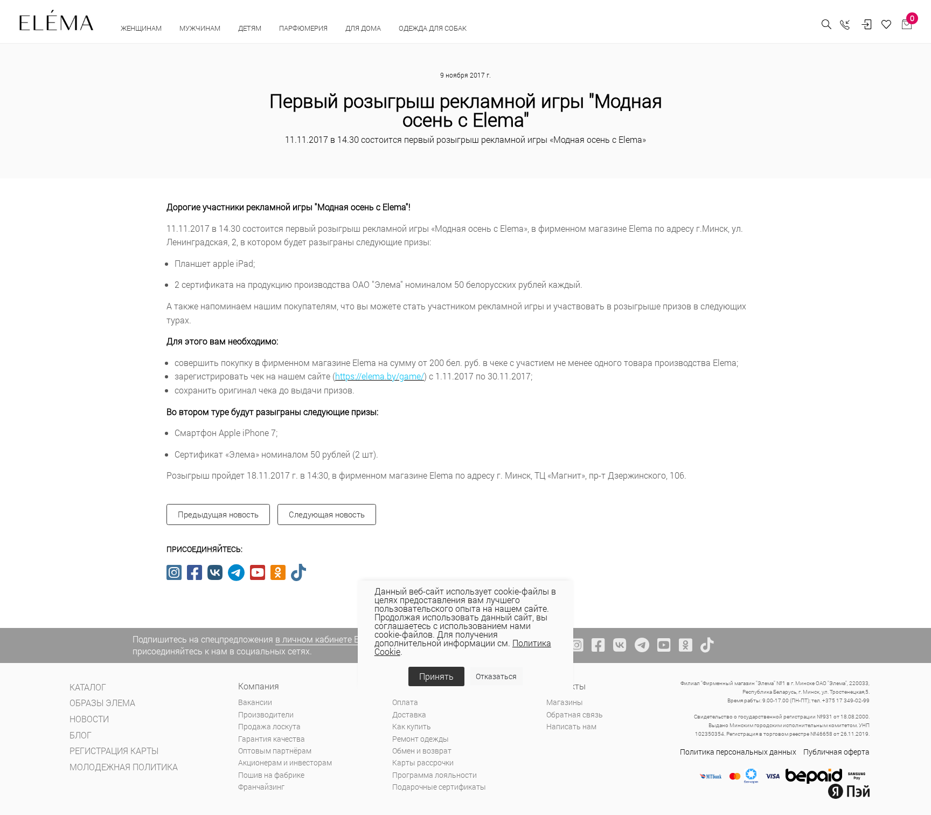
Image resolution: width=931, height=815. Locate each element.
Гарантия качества (271, 739)
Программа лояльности (434, 775)
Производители (266, 714)
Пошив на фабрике (271, 775)
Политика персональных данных (738, 752)
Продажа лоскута (269, 726)
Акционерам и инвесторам (285, 762)
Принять (436, 676)
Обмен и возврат (421, 750)
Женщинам (142, 28)
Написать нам (571, 726)
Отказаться (496, 676)
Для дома (364, 28)
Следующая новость (327, 514)
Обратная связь (574, 714)
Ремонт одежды (420, 739)
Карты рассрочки (423, 762)
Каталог (88, 687)
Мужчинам (200, 28)
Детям (250, 28)
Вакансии (255, 702)
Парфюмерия (304, 28)
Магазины (564, 702)
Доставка (409, 714)
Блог (81, 735)
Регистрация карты (114, 750)
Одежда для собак (433, 28)
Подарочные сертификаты (439, 787)
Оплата (405, 702)
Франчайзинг (261, 787)
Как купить (411, 726)
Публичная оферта (836, 752)
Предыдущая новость (218, 514)
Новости (89, 718)
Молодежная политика (124, 766)
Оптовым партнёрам (274, 750)
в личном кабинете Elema (326, 639)
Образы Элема (102, 702)
